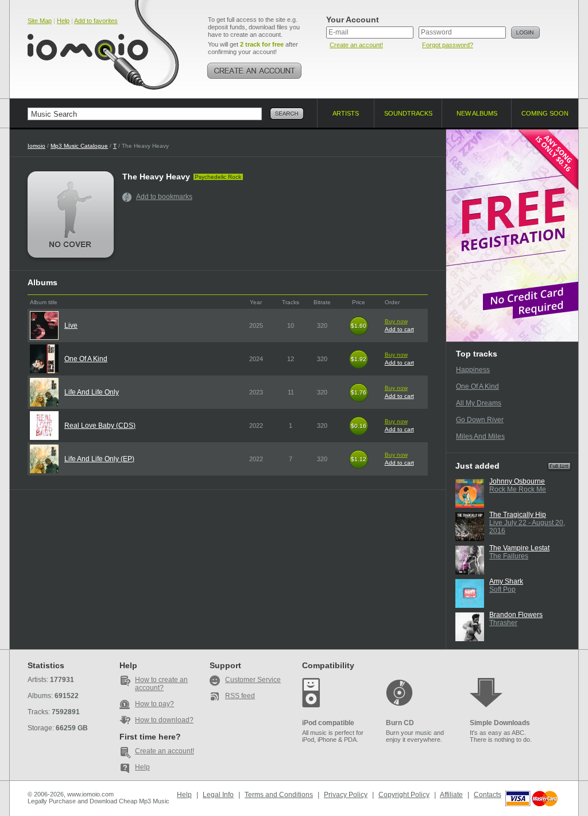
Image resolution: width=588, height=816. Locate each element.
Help (63, 20)
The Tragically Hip (517, 515)
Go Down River (480, 420)
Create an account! (356, 44)
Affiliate (451, 795)
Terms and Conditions (279, 795)
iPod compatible (328, 723)
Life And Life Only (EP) (99, 459)
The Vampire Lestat (519, 548)
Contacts (487, 795)
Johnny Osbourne (517, 481)
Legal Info (218, 795)
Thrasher (503, 623)
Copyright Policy (404, 795)
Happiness (473, 370)
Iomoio (36, 146)
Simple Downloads (500, 723)
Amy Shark (506, 581)
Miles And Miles (480, 436)
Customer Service (253, 680)
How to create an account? (161, 684)
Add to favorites (96, 20)
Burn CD (400, 723)
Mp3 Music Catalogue (79, 146)
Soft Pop (502, 589)
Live (71, 325)
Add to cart (399, 329)
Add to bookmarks (164, 197)
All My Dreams (478, 403)
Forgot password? (447, 44)
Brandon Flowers (516, 615)
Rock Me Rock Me (517, 489)
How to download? (164, 720)
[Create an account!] (254, 71)
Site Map (40, 20)
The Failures (508, 556)
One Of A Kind (85, 359)
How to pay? (154, 704)
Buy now (396, 321)
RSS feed (240, 696)
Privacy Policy (346, 795)
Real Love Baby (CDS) (100, 426)
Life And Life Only (91, 392)
